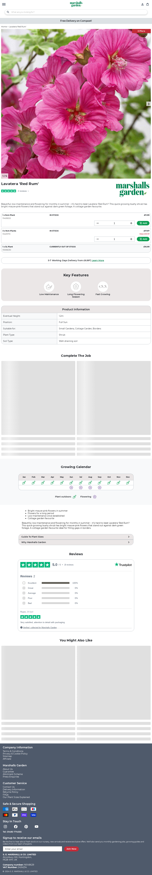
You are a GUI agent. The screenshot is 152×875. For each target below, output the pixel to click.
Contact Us (9, 787)
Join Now (71, 849)
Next (148, 104)
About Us (8, 769)
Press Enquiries (11, 777)
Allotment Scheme (13, 774)
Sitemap (7, 756)
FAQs (6, 794)
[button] (4, 4)
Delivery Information (14, 789)
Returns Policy (10, 792)
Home (4, 27)
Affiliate (7, 759)
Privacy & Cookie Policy (15, 754)
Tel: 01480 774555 (12, 831)
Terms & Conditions (13, 751)
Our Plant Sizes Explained (16, 797)
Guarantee (8, 771)
